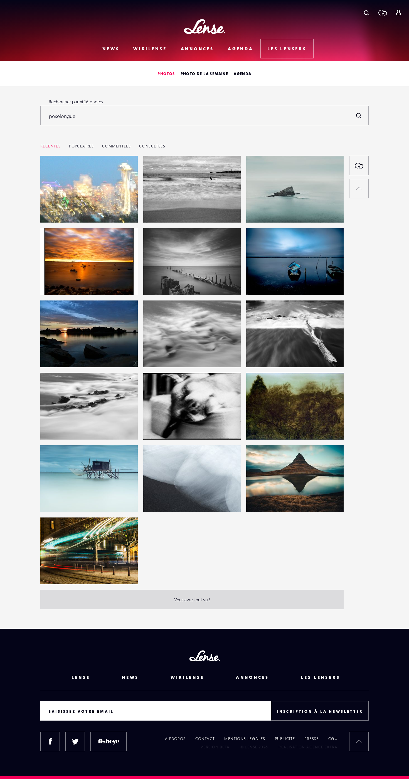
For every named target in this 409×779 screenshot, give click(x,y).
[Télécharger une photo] (382, 12)
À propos (175, 738)
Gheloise (260, 211)
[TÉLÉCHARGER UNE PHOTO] (359, 165)
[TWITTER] (75, 741)
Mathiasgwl (160, 283)
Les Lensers (287, 48)
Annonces (197, 48)
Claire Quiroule (164, 428)
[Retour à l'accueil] (204, 26)
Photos (166, 74)
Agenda (240, 48)
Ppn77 (52, 211)
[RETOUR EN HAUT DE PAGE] (359, 188)
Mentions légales (244, 738)
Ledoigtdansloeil (165, 500)
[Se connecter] (398, 12)
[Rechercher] (359, 115)
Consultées (152, 146)
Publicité (285, 738)
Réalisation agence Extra (308, 747)
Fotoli (154, 355)
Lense (81, 677)
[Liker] (125, 171)
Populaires (81, 146)
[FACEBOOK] (50, 741)
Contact (205, 738)
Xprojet (156, 211)
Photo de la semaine (204, 74)
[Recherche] (366, 12)
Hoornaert (56, 500)
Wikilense (150, 48)
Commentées (116, 146)
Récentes (50, 146)
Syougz (53, 283)
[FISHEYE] (108, 741)
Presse (311, 738)
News (110, 48)
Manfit (52, 572)
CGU (332, 738)
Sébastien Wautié (63, 355)
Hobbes (259, 283)
